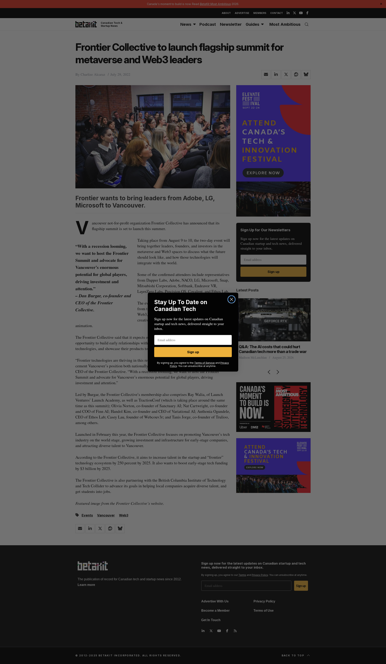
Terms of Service (204, 362)
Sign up (193, 352)
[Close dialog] (231, 299)
